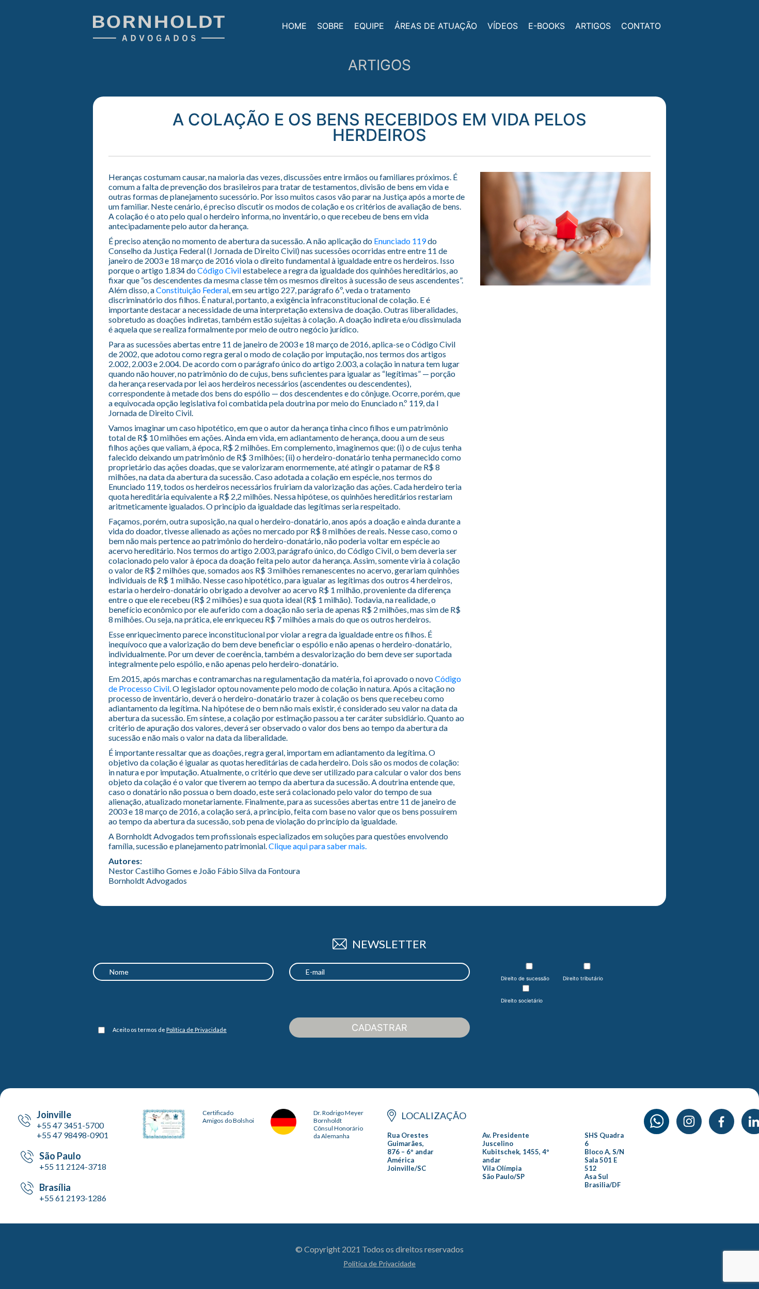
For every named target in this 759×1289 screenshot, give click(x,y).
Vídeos (502, 26)
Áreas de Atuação (435, 26)
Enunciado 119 (400, 241)
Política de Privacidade (196, 1029)
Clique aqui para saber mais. (317, 846)
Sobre (330, 26)
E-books (546, 26)
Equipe (369, 26)
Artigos (593, 26)
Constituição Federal (192, 290)
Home (294, 26)
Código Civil (219, 270)
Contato (641, 26)
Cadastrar (379, 1027)
